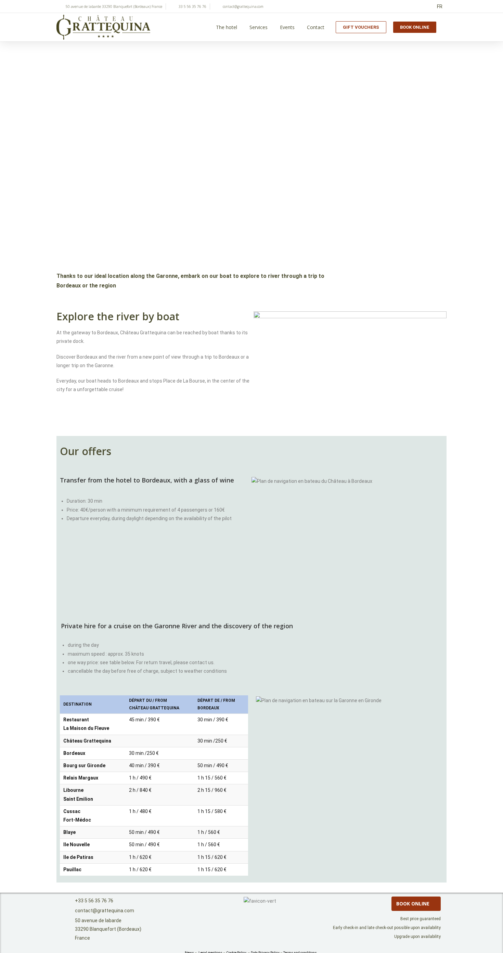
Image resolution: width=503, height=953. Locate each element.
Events (287, 27)
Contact (315, 27)
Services (258, 27)
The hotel (226, 27)
